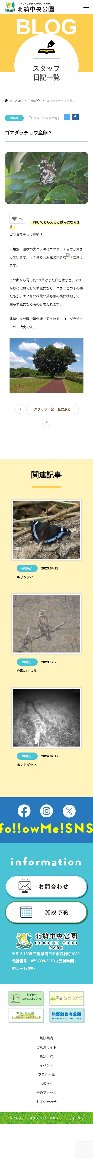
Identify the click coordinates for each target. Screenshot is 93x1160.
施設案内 (46, 1038)
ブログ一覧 (46, 1074)
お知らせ (46, 1083)
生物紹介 (14, 118)
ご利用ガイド (46, 1047)
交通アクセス (46, 1092)
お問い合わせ (46, 1102)
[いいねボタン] (14, 218)
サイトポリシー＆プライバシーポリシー (35, 1118)
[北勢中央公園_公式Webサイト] (30, 7)
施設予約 (46, 1056)
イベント (46, 1065)
